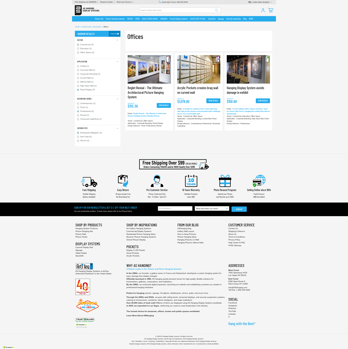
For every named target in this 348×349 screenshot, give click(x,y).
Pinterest (232, 308)
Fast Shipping (89, 190)
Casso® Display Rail (84, 247)
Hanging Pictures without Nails (190, 242)
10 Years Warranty (191, 190)
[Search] (216, 10)
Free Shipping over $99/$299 (85, 2)
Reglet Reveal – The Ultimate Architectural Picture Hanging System (146, 92)
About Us (232, 234)
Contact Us (233, 228)
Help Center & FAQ (236, 242)
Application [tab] (82, 61)
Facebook (232, 303)
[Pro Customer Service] (157, 180)
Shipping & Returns (236, 231)
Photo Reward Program (225, 190)
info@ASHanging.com (237, 287)
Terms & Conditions (236, 237)
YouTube (232, 311)
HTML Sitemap (234, 245)
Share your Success (123, 2)
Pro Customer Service (157, 190)
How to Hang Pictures (186, 234)
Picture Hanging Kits (84, 231)
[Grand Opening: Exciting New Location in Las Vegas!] (87, 305)
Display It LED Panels (135, 250)
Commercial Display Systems (138, 231)
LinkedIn (232, 314)
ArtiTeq (106, 271)
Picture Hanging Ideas (186, 237)
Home (77, 27)
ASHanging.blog (184, 228)
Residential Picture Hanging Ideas (141, 234)
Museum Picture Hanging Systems (141, 237)
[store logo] (87, 10)
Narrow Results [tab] (86, 34)
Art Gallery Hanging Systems (138, 228)
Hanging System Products (86, 228)
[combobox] (180, 10)
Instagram (232, 305)
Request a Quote (106, 2)
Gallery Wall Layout (185, 231)
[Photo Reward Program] (225, 180)
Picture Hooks (81, 237)
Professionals (87, 27)
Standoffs (79, 256)
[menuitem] (99, 18)
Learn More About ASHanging (140, 315)
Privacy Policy (127, 211)
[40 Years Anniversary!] (82, 287)
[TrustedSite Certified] (81, 325)
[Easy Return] (123, 180)
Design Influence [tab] (84, 98)
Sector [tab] (80, 40)
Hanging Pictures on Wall (188, 240)
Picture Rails (80, 234)
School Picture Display (136, 240)
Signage (79, 250)
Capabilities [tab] (82, 128)
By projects (97, 27)
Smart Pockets (132, 253)
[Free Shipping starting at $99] (174, 164)
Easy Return (123, 190)
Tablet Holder (81, 253)
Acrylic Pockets (132, 256)
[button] (263, 10)
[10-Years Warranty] (191, 180)
